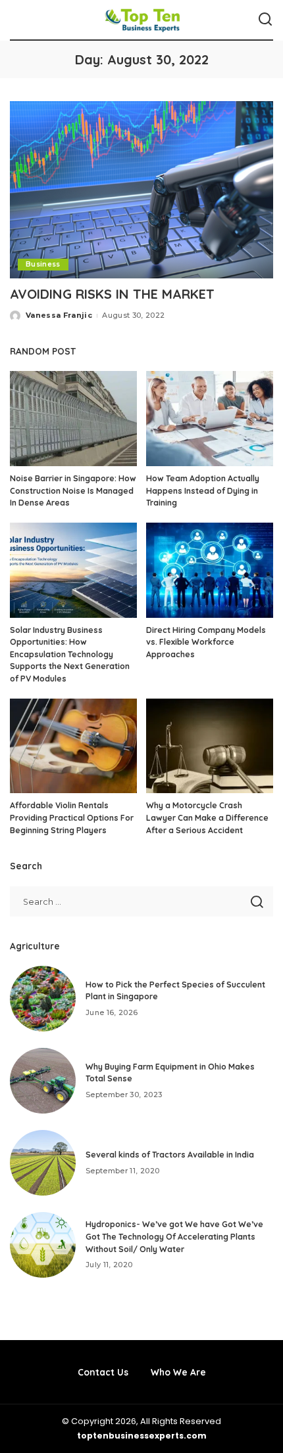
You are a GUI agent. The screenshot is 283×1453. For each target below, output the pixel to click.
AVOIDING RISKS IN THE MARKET (112, 294)
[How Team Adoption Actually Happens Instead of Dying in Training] (209, 418)
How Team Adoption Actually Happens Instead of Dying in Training (202, 490)
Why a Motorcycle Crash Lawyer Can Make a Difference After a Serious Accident (207, 817)
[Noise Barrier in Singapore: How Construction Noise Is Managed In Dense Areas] (73, 418)
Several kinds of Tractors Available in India (170, 1155)
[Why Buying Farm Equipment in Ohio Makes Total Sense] (43, 1081)
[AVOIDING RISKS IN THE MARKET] (141, 189)
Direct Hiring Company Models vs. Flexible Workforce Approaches (206, 642)
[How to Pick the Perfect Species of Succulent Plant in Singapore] (43, 998)
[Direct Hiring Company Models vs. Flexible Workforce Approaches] (209, 570)
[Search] (265, 19)
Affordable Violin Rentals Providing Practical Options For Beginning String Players (72, 817)
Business (43, 264)
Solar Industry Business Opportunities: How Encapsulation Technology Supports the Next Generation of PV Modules (70, 654)
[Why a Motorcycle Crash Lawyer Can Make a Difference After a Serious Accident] (209, 746)
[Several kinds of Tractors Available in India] (43, 1163)
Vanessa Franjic (59, 315)
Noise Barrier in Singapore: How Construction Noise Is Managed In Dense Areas (73, 490)
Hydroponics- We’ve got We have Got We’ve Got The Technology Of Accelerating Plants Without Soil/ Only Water (174, 1236)
